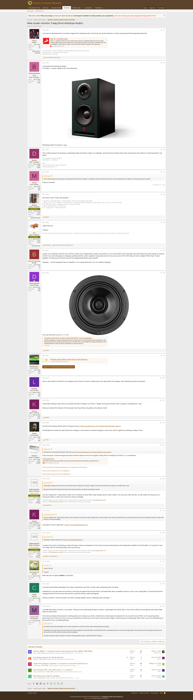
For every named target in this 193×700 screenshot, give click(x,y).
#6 (164, 222)
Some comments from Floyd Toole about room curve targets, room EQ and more (64, 467)
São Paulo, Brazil (35, 218)
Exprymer (36, 659)
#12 (164, 423)
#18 (164, 584)
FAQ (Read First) (34, 8)
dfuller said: (47, 176)
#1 (164, 30)
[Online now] (34, 281)
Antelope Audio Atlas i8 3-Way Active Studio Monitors (68, 359)
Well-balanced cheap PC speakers (46, 676)
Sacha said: (47, 449)
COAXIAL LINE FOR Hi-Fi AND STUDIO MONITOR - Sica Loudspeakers (68, 338)
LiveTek (159, 665)
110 (82, 653)
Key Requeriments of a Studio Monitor (48, 657)
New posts (30, 11)
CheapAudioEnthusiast (39, 672)
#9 (164, 355)
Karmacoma (157, 653)
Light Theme (33, 693)
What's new (76, 8)
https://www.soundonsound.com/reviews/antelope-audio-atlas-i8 (98, 426)
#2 (164, 63)
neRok (159, 671)
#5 (164, 194)
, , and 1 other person (59, 245)
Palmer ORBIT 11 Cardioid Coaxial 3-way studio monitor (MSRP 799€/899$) (62, 651)
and (52, 57)
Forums (66, 8)
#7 (164, 250)
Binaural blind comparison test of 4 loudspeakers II (56, 474)
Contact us (134, 693)
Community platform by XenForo (86, 696)
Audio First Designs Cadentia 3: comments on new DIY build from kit (60, 663)
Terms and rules (144, 693)
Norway (38, 503)
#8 (164, 273)
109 (79, 653)
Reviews (46, 8)
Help (161, 693)
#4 (164, 172)
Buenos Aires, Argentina (36, 52)
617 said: (46, 565)
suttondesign (37, 665)
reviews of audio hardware (63, 16)
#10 (164, 378)
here (119, 16)
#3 (164, 149)
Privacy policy (154, 693)
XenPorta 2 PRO (89, 698)
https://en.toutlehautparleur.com (76, 525)
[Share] (161, 30)
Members (98, 8)
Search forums (39, 11)
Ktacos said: (47, 482)
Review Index (56, 8)
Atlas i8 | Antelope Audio (59, 39)
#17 (164, 561)
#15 (164, 510)
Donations (88, 8)
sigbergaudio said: (49, 514)
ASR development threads (55, 502)
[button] (82, 7)
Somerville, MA (36, 246)
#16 (164, 533)
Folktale (35, 678)
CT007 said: (47, 623)
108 (76, 653)
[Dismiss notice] (164, 16)
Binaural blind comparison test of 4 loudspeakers (56, 471)
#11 (164, 400)
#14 (164, 478)
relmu (30, 26)
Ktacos (159, 659)
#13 (164, 445)
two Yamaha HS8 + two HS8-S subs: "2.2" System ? (53, 670)
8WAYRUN (105, 698)
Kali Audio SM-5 (48, 459)
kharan (35, 653)
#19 (164, 606)
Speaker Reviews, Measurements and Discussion (59, 653)
